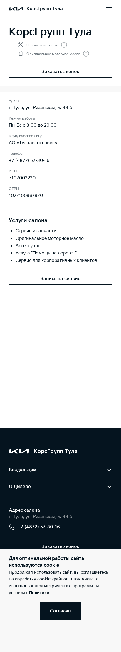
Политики (39, 592)
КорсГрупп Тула (44, 8)
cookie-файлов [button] (52, 579)
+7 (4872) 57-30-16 (29, 160)
